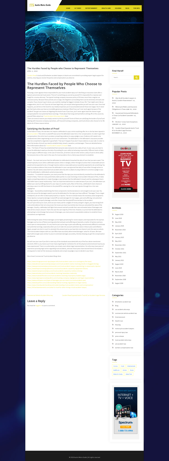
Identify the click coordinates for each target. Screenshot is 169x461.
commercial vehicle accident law (126, 313)
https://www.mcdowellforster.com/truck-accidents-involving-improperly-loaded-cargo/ (56, 276)
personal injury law (121, 332)
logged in (39, 305)
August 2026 (119, 214)
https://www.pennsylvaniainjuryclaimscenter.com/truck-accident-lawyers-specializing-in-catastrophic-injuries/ (64, 266)
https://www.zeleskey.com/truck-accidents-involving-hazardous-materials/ (52, 273)
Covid (122, 366)
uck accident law (120, 344)
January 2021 (119, 260)
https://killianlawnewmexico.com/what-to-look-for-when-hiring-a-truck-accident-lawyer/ (57, 287)
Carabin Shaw (31, 75)
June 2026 (118, 218)
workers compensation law (124, 348)
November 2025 (120, 230)
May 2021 (118, 256)
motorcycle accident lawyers (124, 329)
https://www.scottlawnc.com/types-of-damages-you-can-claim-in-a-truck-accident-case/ (56, 280)
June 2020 (118, 268)
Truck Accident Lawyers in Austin (57, 146)
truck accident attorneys (123, 340)
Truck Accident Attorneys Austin (54, 116)
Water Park (129, 374)
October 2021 (119, 249)
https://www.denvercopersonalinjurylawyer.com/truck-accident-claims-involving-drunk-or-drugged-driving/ (63, 264)
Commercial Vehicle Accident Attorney (40, 295)
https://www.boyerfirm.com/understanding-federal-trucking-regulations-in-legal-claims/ (57, 283)
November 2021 (120, 245)
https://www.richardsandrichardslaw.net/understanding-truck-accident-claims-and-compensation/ (60, 285)
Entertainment (91, 8)
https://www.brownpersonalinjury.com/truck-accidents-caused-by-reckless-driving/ (55, 271)
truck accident (33, 134)
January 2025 (119, 237)
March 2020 (119, 272)
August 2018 (119, 283)
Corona (115, 366)
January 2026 (119, 226)
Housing (118, 8)
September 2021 (120, 253)
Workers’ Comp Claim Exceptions (126, 122)
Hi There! (78, 8)
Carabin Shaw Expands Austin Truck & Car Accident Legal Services (83, 295)
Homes (125, 370)
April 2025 (118, 234)
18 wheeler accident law (123, 302)
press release (119, 336)
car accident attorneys (122, 309)
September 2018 (120, 279)
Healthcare (116, 370)
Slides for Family (117, 374)
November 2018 (120, 276)
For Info (136, 8)
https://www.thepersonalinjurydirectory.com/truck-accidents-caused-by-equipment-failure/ (57, 269)
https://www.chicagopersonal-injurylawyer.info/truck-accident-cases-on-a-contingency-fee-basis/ (59, 261)
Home (68, 8)
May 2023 (118, 241)
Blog (127, 8)
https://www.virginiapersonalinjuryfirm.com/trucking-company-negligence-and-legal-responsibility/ (60, 278)
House (131, 370)
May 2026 (118, 222)
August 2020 (119, 264)
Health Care (106, 8)
